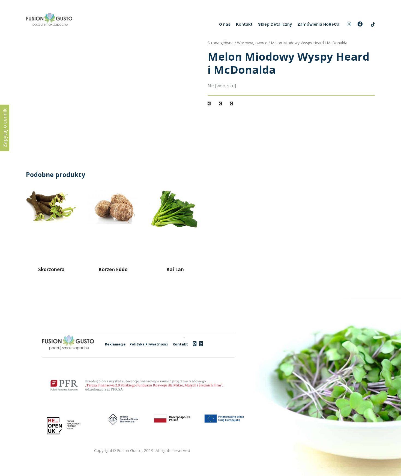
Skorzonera (51, 269)
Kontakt (244, 24)
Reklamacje (115, 344)
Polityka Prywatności (149, 344)
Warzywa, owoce (252, 42)
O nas (225, 24)
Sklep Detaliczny (275, 24)
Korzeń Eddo (113, 269)
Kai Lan (175, 269)
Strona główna (221, 42)
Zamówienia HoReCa (318, 24)
